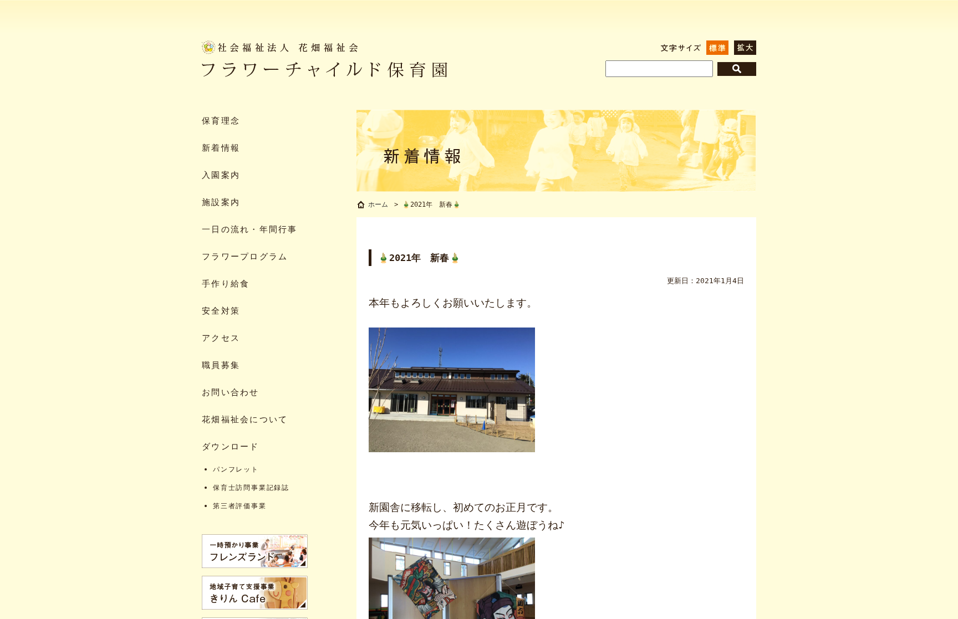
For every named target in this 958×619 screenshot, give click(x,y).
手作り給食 (225, 283)
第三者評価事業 (240, 506)
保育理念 (221, 120)
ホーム (378, 204)
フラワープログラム (245, 256)
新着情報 (221, 147)
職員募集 (221, 365)
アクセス (221, 337)
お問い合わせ (230, 392)
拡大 (745, 47)
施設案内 (221, 202)
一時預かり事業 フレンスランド (255, 551)
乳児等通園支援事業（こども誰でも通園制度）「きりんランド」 (255, 593)
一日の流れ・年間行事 (250, 229)
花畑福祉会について (245, 419)
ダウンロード (230, 446)
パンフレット (236, 469)
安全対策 (221, 310)
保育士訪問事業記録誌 (251, 488)
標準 (717, 47)
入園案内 (221, 175)
